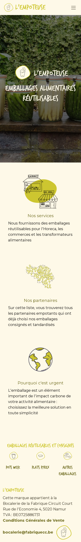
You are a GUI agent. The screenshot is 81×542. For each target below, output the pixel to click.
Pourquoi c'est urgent (40, 383)
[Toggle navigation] (73, 7)
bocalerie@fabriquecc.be (28, 532)
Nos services (41, 215)
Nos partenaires (40, 300)
